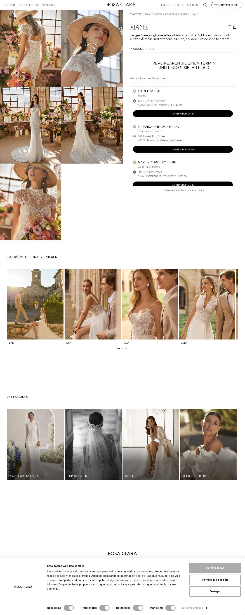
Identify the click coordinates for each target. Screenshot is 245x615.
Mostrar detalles (192, 607)
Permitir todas (215, 567)
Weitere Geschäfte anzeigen (182, 190)
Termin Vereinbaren (226, 5)
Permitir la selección (215, 579)
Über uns (193, 4)
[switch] (104, 608)
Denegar (215, 591)
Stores (179, 4)
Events (165, 4)
